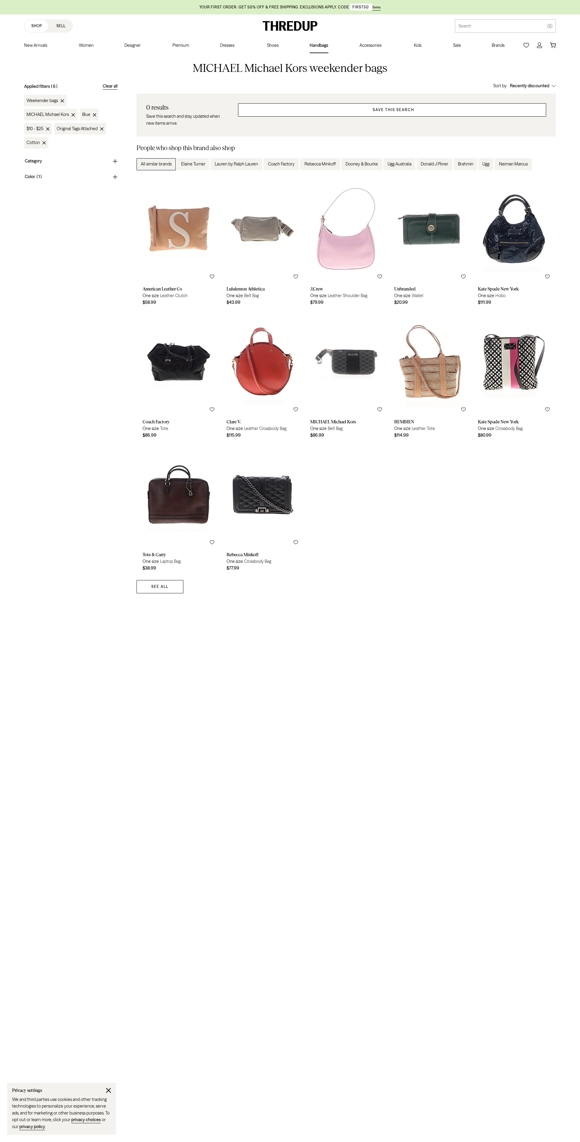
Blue (86, 114)
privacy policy (32, 1126)
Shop (36, 26)
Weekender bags (42, 101)
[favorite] (212, 277)
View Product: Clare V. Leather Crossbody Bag (262, 375)
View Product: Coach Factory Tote (178, 375)
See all (160, 586)
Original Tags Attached (77, 129)
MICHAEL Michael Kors (48, 114)
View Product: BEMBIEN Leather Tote (430, 375)
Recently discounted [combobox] (529, 85)
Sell (61, 26)
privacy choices (86, 1119)
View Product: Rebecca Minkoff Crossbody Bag (262, 508)
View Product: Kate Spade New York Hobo (514, 243)
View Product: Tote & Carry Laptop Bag (178, 508)
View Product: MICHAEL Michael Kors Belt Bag (346, 375)
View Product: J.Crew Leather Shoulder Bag (346, 243)
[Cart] (553, 45)
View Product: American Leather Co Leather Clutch (178, 243)
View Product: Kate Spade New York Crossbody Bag (514, 375)
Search (465, 26)
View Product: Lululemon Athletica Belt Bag (262, 243)
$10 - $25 (35, 129)
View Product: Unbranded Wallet (430, 243)
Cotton (33, 143)
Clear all (110, 86)
